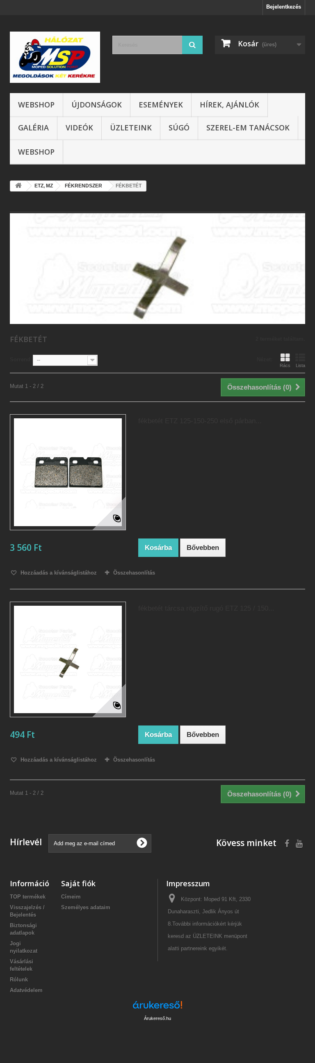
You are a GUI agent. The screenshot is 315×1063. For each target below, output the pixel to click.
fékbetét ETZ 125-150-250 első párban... (200, 421)
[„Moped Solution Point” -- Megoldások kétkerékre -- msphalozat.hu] (55, 57)
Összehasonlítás (134, 573)
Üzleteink (131, 127)
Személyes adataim (85, 907)
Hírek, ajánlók (229, 104)
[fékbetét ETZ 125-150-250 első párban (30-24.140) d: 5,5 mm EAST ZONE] (68, 472)
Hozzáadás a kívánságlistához (58, 573)
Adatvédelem (26, 990)
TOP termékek (28, 897)
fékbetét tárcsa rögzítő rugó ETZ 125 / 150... (206, 608)
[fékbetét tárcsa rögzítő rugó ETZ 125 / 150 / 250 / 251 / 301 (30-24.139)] (68, 660)
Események (161, 104)
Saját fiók (78, 883)
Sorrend (20, 359)
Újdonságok (96, 104)
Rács (285, 365)
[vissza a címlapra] (18, 186)
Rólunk (19, 979)
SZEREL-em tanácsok (248, 127)
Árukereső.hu (157, 1018)
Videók (79, 127)
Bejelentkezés (283, 7)
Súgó (179, 127)
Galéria (33, 127)
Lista (300, 365)
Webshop (36, 104)
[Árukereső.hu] (157, 1008)
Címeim (71, 897)
